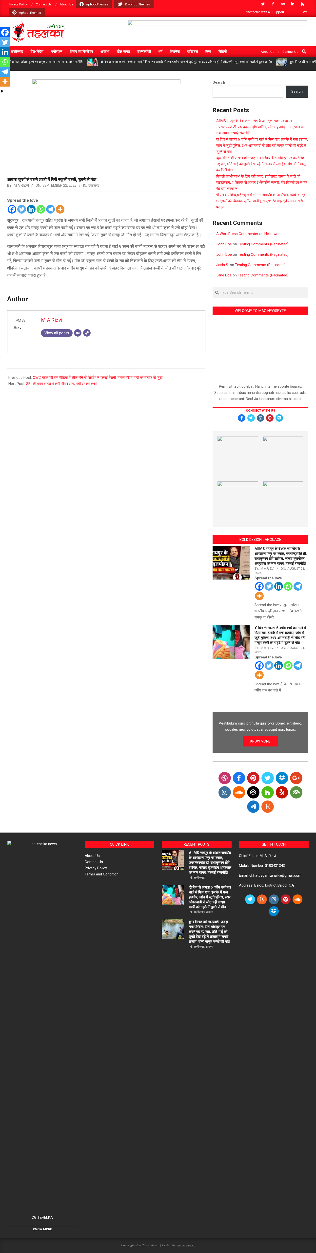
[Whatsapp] (41, 209)
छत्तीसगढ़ (93, 185)
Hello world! (273, 234)
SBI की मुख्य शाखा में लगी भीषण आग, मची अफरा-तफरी (62, 383)
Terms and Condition (101, 874)
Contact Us (94, 862)
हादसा (209, 912)
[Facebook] (12, 209)
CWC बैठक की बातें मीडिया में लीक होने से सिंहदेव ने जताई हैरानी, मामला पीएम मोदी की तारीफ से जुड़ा (97, 377)
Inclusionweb (186, 1245)
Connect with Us (260, 410)
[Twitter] (21, 209)
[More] (60, 209)
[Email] (77, 333)
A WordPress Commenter (237, 234)
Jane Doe (224, 275)
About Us (92, 855)
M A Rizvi (21, 185)
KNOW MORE (260, 741)
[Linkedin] (31, 209)
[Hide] (2, 91)
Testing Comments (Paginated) (263, 244)
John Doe (224, 244)
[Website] (87, 333)
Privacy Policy (96, 868)
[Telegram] (50, 209)
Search (219, 82)
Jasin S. (222, 265)
